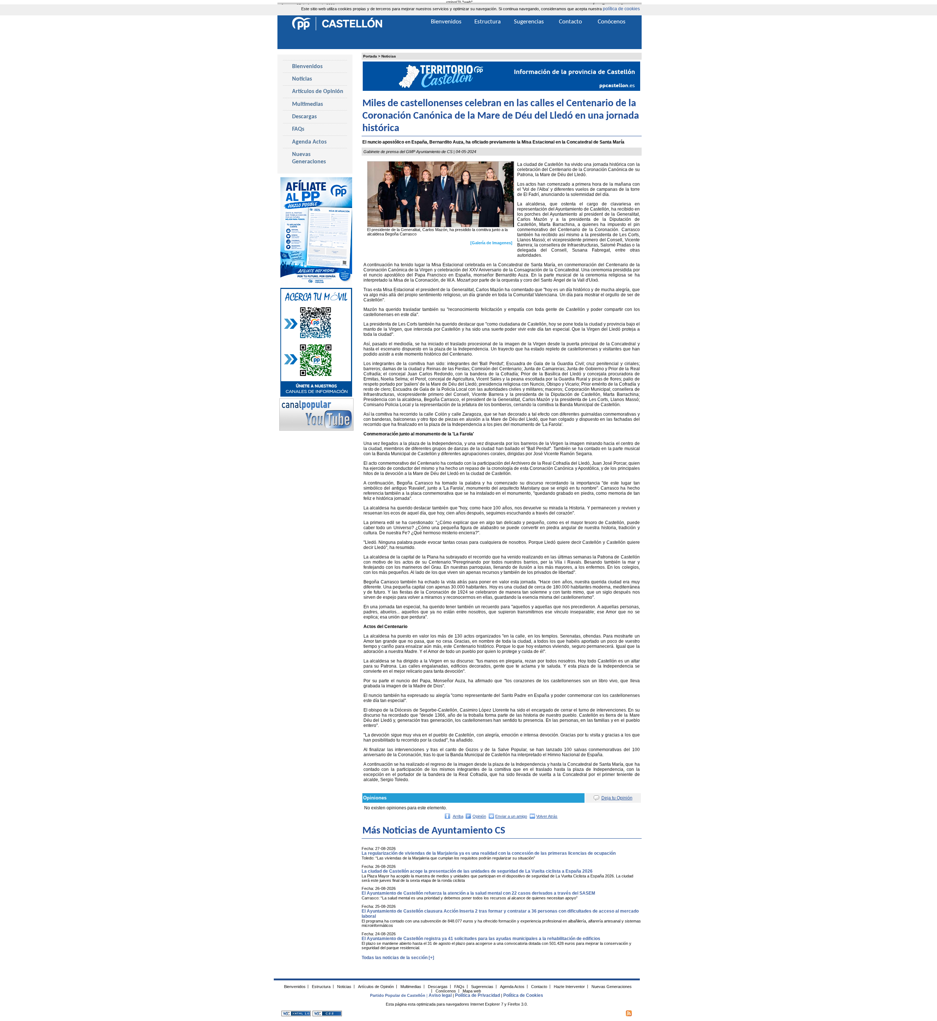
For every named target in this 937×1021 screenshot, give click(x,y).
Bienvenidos (307, 67)
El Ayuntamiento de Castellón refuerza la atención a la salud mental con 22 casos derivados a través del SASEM (478, 893)
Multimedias (307, 104)
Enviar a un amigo (511, 816)
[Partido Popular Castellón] (337, 29)
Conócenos (612, 22)
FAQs (298, 129)
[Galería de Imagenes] (491, 243)
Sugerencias (529, 22)
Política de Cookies (523, 995)
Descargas (304, 117)
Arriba (458, 816)
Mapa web (472, 990)
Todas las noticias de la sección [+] (398, 957)
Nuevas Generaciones (309, 158)
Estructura (487, 22)
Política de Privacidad (477, 995)
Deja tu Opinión (616, 798)
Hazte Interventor (569, 986)
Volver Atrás (546, 816)
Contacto (570, 22)
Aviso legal (440, 995)
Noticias (388, 56)
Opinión (479, 816)
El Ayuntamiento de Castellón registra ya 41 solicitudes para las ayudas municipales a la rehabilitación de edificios (481, 938)
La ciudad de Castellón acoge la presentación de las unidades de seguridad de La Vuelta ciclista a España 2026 (477, 871)
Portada (370, 56)
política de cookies (621, 8)
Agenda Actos (309, 142)
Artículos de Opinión (317, 91)
